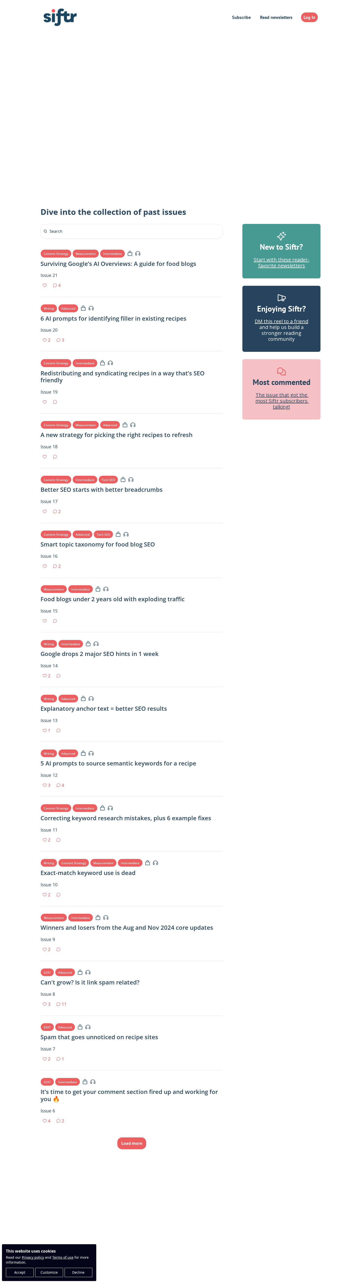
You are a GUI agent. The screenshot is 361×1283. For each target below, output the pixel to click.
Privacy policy (33, 1257)
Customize (49, 1272)
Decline (78, 1272)
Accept (19, 1272)
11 (64, 1004)
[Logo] (60, 17)
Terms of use (62, 1257)
